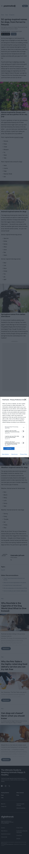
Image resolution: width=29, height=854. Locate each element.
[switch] (23, 431)
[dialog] (14, 427)
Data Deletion (5, 454)
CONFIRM (9, 448)
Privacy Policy (23, 454)
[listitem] (14, 427)
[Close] (25, 399)
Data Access (14, 454)
